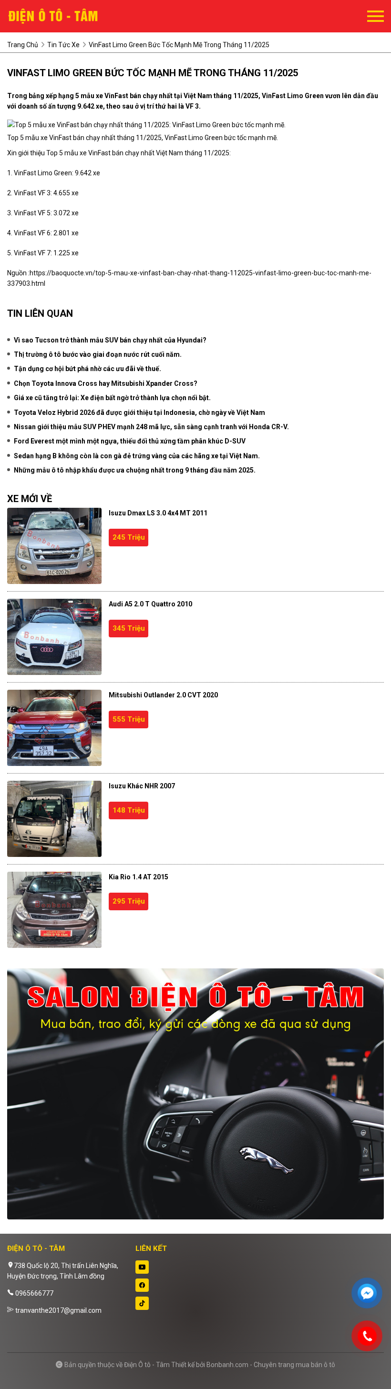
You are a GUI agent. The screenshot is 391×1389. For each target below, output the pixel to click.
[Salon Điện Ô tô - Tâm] (59, 16)
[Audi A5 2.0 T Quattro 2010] (54, 637)
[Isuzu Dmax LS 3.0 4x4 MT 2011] (54, 546)
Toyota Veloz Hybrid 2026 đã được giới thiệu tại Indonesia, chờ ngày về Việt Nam (139, 412)
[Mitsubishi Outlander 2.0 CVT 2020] (54, 728)
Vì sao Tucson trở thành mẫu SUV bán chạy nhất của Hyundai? (110, 340)
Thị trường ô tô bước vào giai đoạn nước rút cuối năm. (98, 354)
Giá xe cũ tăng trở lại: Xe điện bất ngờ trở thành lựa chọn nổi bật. (112, 398)
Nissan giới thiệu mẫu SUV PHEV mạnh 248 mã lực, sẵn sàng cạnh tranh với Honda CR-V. (151, 427)
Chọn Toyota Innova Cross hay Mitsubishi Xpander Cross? (105, 383)
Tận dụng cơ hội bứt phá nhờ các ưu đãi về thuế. (87, 368)
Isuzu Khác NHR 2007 (142, 786)
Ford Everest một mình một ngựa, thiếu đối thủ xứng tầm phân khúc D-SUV (130, 441)
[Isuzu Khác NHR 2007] (54, 819)
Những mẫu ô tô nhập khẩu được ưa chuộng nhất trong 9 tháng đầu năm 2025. (135, 470)
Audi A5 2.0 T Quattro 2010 (150, 604)
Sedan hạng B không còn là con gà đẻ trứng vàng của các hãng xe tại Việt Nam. (137, 456)
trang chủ (22, 45)
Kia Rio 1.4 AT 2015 (138, 877)
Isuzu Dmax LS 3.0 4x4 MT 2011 (158, 513)
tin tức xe (63, 45)
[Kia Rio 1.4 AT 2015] (54, 910)
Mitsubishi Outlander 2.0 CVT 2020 (163, 695)
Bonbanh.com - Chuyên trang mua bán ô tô (270, 1365)
